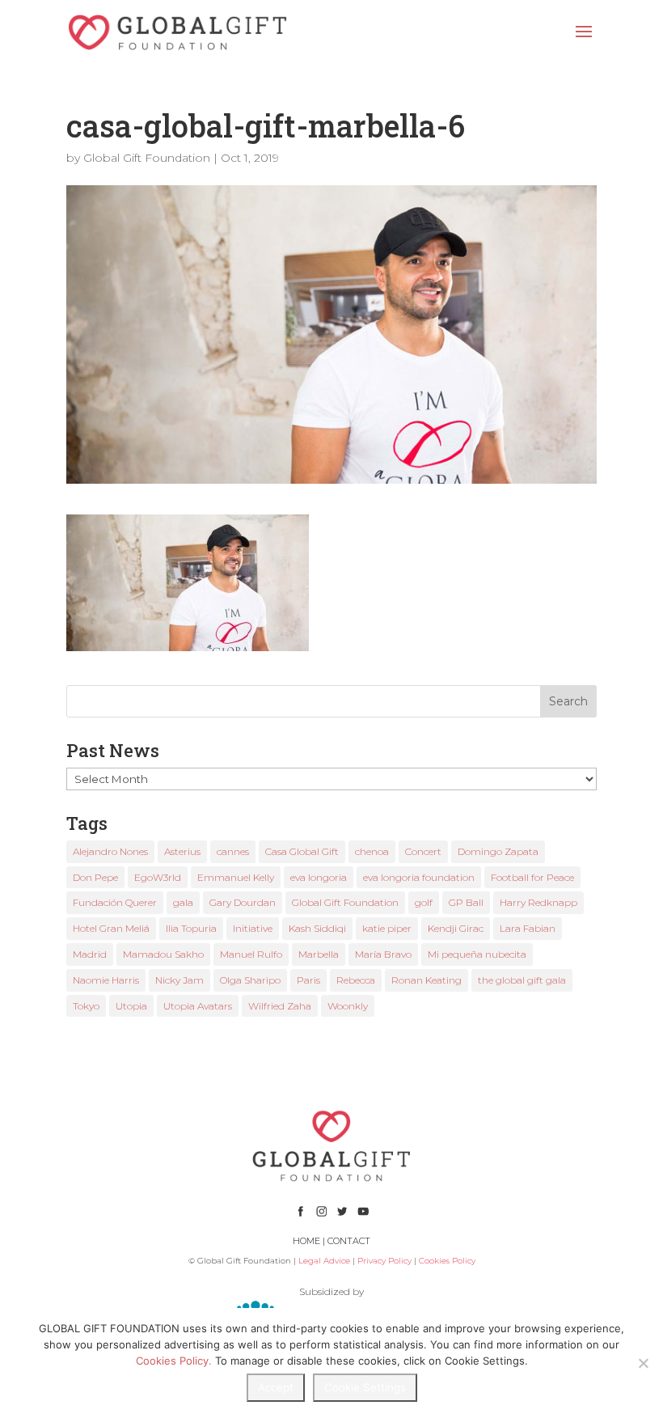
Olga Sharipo (250, 980)
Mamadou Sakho (163, 954)
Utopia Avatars (197, 1006)
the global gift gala (522, 980)
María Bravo (383, 954)
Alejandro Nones (110, 851)
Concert (423, 851)
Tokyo (86, 1006)
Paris (308, 980)
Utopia (131, 1006)
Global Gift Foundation (146, 157)
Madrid (90, 954)
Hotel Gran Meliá (111, 928)
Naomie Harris (106, 980)
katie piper (387, 928)
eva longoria (318, 877)
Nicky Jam (179, 980)
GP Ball (466, 902)
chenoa (372, 851)
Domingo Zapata (498, 851)
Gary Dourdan (242, 902)
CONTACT (348, 1241)
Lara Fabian (527, 928)
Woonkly (347, 1006)
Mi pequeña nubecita (477, 954)
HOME (306, 1241)
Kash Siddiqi (317, 928)
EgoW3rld (157, 877)
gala (183, 902)
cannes (233, 851)
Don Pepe (95, 877)
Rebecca (355, 980)
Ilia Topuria (191, 928)
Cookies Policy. (174, 1360)
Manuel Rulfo (251, 954)
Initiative (252, 928)
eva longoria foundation (419, 877)
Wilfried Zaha (279, 1006)
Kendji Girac (456, 928)
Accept (275, 1387)
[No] (643, 1363)
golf (424, 902)
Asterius (182, 851)
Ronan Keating (426, 980)
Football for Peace (532, 877)
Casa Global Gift (302, 851)
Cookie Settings (365, 1387)
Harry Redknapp (538, 902)
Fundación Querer (115, 902)
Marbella (318, 954)
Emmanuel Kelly (235, 877)
